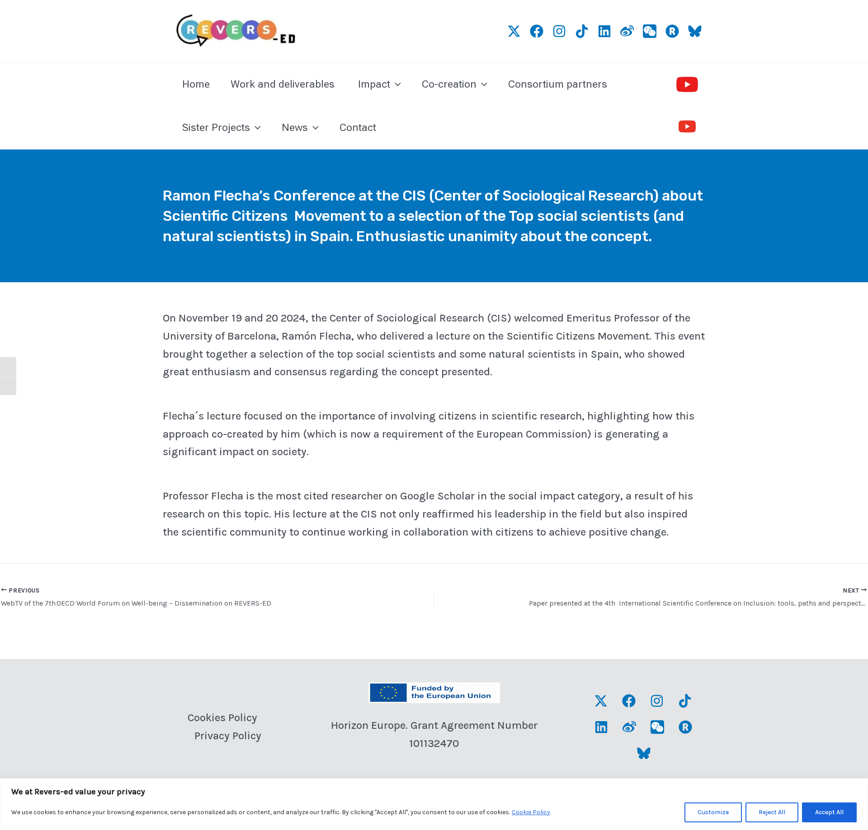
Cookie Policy (531, 812)
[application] (395, 84)
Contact (358, 127)
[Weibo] (627, 31)
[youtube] (687, 84)
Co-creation (449, 84)
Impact (374, 84)
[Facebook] (629, 701)
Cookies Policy (222, 717)
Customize (713, 812)
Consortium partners (557, 84)
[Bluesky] (694, 31)
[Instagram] (559, 31)
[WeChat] (649, 31)
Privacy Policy (227, 735)
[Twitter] (514, 31)
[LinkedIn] (604, 31)
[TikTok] (581, 31)
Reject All (772, 812)
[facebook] (536, 31)
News (295, 127)
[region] (434, 804)
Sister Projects (216, 127)
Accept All (829, 812)
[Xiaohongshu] (672, 31)
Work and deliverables (284, 84)
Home (196, 84)
